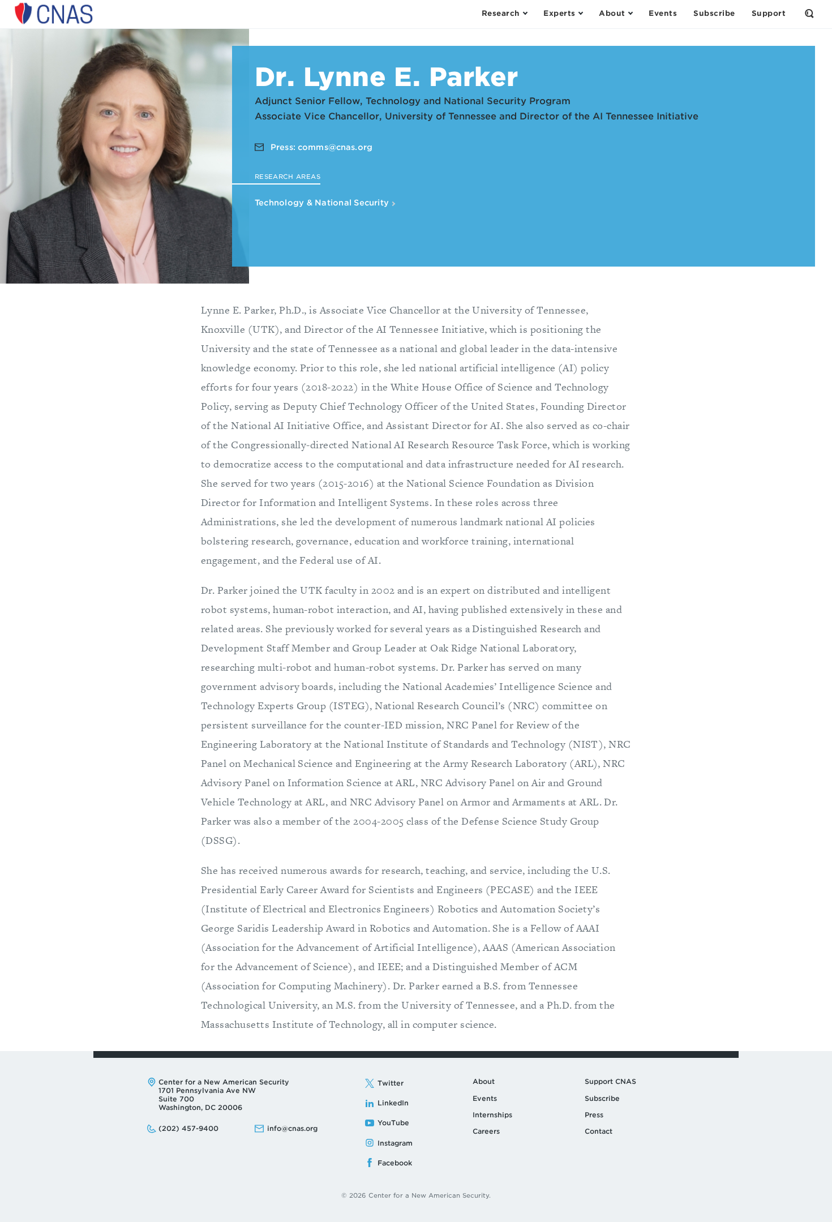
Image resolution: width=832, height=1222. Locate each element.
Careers (486, 1131)
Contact (598, 1131)
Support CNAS (610, 1081)
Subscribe (602, 1098)
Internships (492, 1114)
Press (594, 1114)
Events (485, 1098)
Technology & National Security (323, 202)
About (484, 1081)
